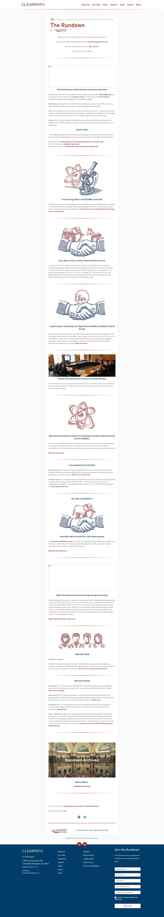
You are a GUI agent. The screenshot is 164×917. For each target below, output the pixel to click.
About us (61, 851)
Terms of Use (88, 862)
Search (60, 869)
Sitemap (86, 851)
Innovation (62, 859)
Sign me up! (127, 906)
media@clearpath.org (30, 873)
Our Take (96, 4)
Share (60, 873)
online (64, 811)
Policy (105, 4)
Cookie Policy (88, 859)
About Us (85, 4)
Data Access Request (91, 866)
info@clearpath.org (30, 867)
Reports (114, 4)
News (122, 4)
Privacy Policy (88, 855)
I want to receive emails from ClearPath (126, 898)
